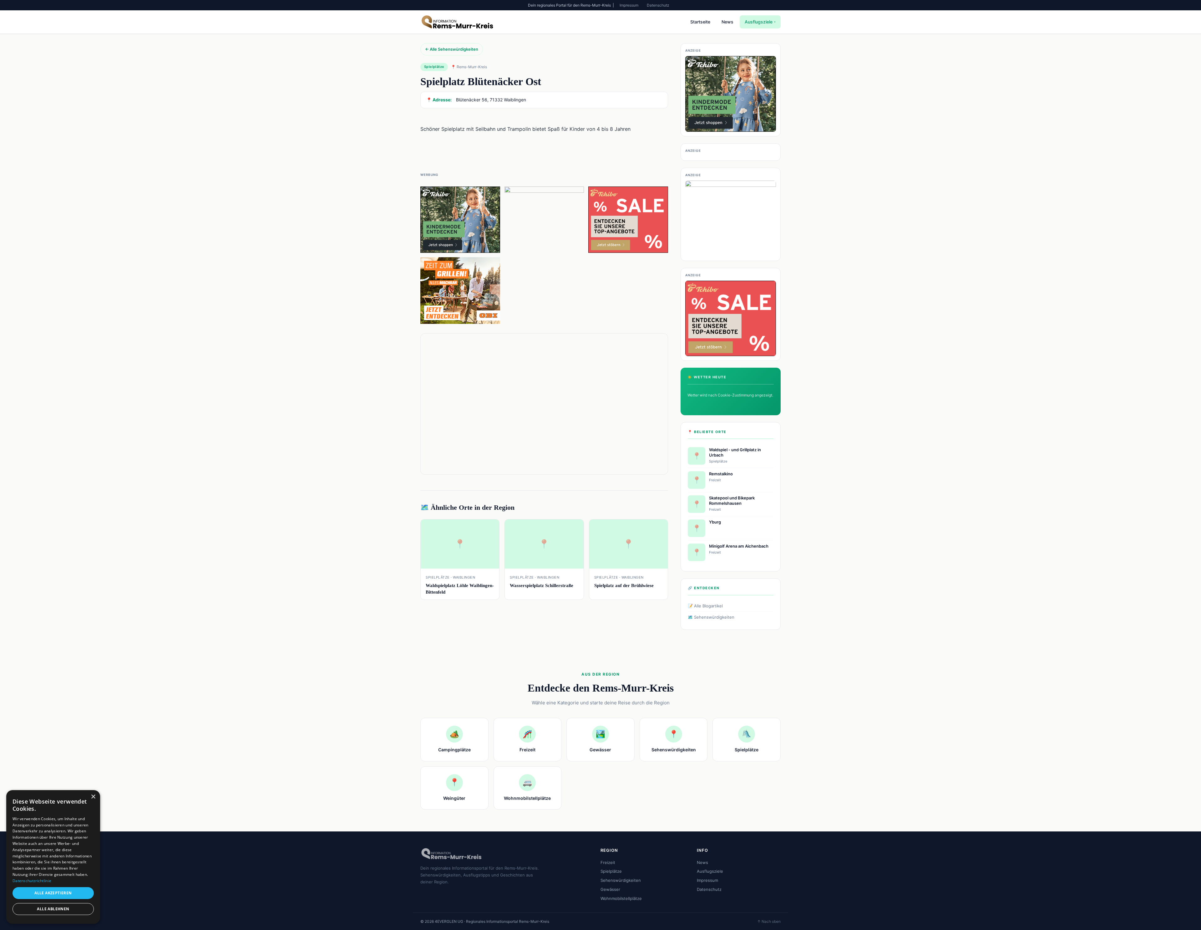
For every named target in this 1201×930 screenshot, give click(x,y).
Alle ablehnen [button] (53, 909)
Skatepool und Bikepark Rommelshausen (732, 500)
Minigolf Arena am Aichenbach (738, 546)
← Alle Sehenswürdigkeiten (451, 49)
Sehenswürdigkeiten (620, 880)
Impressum (629, 5)
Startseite (700, 21)
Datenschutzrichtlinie (32, 880)
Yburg (715, 521)
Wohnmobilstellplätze (621, 898)
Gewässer (610, 889)
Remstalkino (721, 473)
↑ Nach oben (769, 921)
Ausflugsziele (760, 21)
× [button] (93, 797)
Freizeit (607, 862)
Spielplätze (611, 871)
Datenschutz (658, 5)
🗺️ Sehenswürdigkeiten (711, 617)
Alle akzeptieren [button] (53, 893)
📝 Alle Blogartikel (705, 605)
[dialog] (53, 857)
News (727, 21)
